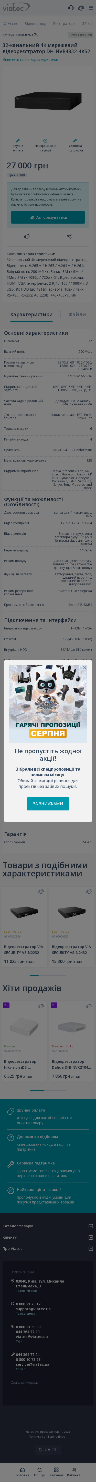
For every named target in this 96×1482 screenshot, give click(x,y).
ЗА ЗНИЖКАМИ (48, 804)
